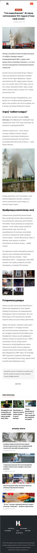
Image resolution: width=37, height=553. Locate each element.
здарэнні (18, 384)
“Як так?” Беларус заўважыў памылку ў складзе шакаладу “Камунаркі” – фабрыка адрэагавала (18, 505)
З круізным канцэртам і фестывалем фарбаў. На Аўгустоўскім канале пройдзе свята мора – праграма (17, 467)
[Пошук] (26, 3)
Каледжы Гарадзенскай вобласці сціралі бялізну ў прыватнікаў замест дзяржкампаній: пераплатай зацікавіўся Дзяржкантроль (17, 446)
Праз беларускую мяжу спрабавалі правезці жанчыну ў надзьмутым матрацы (17, 487)
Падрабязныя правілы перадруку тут (18, 550)
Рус (32, 4)
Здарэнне (18, 10)
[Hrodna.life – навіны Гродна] (7, 3)
